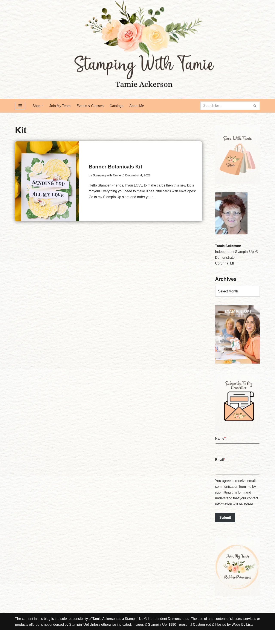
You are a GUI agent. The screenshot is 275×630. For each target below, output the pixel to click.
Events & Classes (90, 106)
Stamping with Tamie (107, 175)
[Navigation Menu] (20, 105)
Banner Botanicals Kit (115, 167)
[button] (42, 106)
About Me (136, 106)
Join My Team (59, 106)
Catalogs (116, 106)
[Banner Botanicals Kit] (47, 181)
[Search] (255, 105)
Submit (225, 517)
